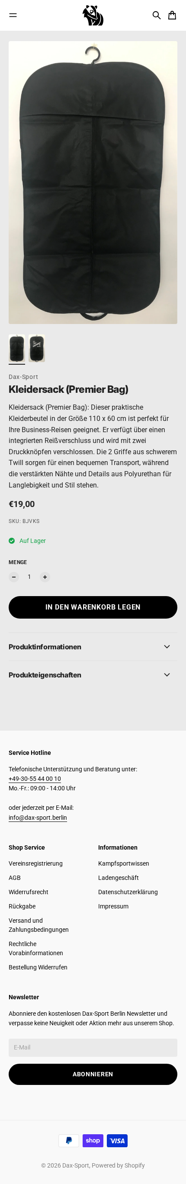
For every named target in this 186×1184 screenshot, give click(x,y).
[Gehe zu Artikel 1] (17, 348)
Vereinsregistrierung (36, 863)
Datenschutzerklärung (128, 892)
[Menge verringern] (14, 577)
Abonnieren (93, 1074)
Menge (18, 562)
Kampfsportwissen (123, 863)
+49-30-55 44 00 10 (35, 778)
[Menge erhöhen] (45, 577)
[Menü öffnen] (13, 15)
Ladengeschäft (118, 877)
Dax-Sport (23, 376)
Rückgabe (22, 906)
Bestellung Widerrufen (38, 967)
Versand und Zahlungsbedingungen (39, 925)
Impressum (113, 906)
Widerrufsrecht (28, 892)
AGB (15, 877)
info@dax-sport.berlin (38, 817)
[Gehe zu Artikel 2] (37, 348)
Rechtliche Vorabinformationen (36, 948)
